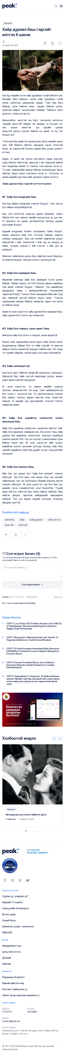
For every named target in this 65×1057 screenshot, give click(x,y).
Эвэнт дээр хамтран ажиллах (19, 995)
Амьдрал (8, 23)
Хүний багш (9, 920)
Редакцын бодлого (13, 977)
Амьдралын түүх (11, 945)
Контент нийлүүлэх (13, 989)
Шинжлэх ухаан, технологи (18, 926)
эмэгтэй (9, 525)
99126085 (32, 1012)
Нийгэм (6, 963)
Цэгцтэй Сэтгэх (11, 951)
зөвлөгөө (9, 519)
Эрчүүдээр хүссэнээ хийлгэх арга (25, 814)
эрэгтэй (23, 525)
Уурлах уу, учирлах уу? (15, 896)
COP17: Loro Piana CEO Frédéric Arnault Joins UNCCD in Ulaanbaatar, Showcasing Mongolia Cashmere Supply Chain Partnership (34, 626)
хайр (22, 519)
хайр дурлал (36, 519)
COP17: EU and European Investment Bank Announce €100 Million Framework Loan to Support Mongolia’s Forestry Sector (32, 651)
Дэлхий (6, 957)
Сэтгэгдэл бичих (31, 584)
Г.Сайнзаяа (10, 819)
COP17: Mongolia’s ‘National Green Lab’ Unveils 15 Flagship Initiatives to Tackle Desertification (32, 638)
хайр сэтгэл (54, 519)
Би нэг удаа (9, 914)
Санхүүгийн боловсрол (15, 908)
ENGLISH (7, 932)
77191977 (7, 1012)
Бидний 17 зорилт (12, 902)
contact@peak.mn (11, 1021)
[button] (55, 6)
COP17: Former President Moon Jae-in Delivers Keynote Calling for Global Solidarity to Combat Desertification (30, 665)
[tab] (26, 831)
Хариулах (58, 597)
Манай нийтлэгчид (13, 983)
